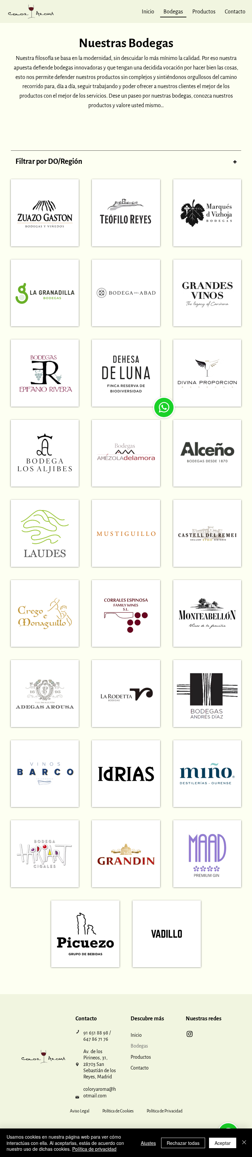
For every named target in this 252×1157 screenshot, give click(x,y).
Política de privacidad (94, 1149)
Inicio (136, 1035)
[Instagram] (190, 1034)
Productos (141, 1057)
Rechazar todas (183, 1143)
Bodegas (139, 1046)
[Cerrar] (244, 1143)
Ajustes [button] (148, 1143)
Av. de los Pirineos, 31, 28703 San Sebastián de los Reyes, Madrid (99, 1064)
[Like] (164, 407)
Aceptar (223, 1143)
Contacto (140, 1067)
